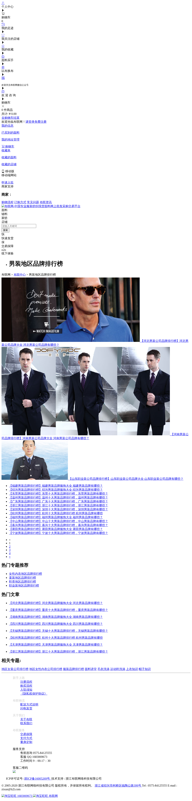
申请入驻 (8, 182)
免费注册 (40, 121)
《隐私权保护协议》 (33, 693)
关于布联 (26, 719)
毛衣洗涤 (104, 669)
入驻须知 (26, 689)
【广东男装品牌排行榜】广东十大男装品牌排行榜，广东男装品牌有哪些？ (58, 501)
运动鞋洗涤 (117, 669)
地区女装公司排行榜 (15, 669)
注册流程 (26, 681)
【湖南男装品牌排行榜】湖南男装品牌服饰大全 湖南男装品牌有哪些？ (56, 616)
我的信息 (8, 125)
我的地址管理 (11, 139)
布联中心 (20, 274)
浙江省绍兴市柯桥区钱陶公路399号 (118, 785)
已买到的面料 (11, 132)
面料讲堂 (91, 669)
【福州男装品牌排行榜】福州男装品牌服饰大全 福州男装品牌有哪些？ (56, 517)
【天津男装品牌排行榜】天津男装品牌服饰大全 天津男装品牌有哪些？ (56, 644)
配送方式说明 (29, 704)
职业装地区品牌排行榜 (24, 585)
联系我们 (26, 723)
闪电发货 (26, 708)
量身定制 (26, 742)
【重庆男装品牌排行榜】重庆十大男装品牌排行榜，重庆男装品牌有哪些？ (58, 609)
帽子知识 (145, 669)
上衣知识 (132, 669)
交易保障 (26, 734)
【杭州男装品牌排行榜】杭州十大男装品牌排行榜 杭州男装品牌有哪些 (56, 513)
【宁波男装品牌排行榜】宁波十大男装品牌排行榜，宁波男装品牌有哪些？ (58, 533)
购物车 (9, 146)
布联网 (53, 795)
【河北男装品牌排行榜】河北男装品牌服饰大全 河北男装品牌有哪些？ (56, 603)
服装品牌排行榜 (73, 669)
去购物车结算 (11, 117)
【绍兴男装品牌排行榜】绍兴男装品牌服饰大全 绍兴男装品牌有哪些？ (56, 489)
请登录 (30, 121)
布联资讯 (46, 202)
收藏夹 (6, 150)
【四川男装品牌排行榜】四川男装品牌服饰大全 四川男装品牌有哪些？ (56, 623)
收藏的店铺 (9, 164)
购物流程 (8, 202)
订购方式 (20, 202)
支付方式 (26, 738)
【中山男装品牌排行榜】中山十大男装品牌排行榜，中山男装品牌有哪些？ (58, 521)
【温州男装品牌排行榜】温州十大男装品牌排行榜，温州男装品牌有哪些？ (58, 497)
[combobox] (19, 226)
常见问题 (33, 202)
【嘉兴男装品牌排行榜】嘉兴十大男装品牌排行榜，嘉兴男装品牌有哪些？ (58, 525)
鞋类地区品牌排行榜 (22, 581)
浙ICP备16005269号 (37, 778)
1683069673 (24, 795)
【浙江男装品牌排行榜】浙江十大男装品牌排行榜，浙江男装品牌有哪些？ (58, 505)
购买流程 (26, 685)
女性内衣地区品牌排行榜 (25, 573)
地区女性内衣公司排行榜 (45, 669)
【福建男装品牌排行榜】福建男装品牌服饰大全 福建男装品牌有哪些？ (56, 485)
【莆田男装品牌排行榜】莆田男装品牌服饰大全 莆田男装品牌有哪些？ (56, 529)
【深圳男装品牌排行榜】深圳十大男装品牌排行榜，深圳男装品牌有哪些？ (58, 509)
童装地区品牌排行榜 (22, 577)
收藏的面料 (9, 157)
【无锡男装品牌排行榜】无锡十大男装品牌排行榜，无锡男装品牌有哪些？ (58, 630)
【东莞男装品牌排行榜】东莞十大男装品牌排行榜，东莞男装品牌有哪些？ (58, 493)
